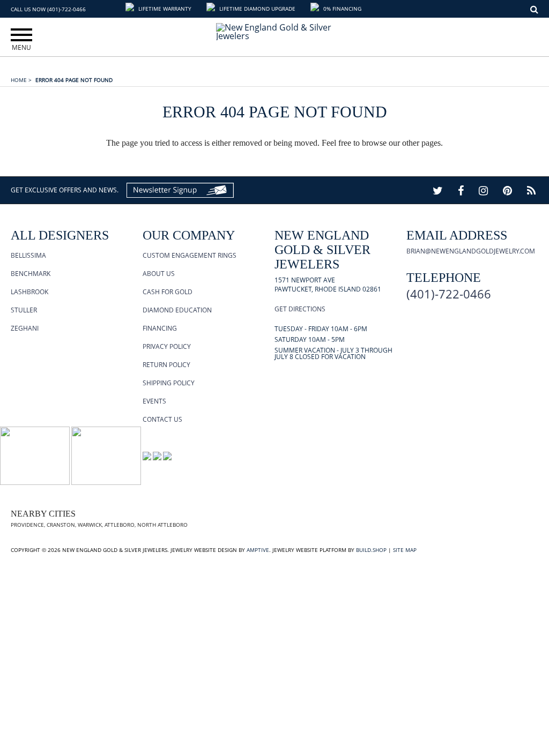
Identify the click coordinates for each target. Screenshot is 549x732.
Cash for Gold (167, 291)
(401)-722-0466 (448, 294)
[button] (159, 9)
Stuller (24, 310)
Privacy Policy (167, 346)
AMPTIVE (258, 550)
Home (21, 80)
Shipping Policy (169, 382)
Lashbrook (29, 291)
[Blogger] (531, 190)
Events (154, 401)
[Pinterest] (507, 190)
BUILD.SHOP (371, 550)
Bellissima (28, 255)
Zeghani (25, 328)
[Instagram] (483, 190)
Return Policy (166, 364)
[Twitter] (438, 190)
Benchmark (30, 273)
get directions (299, 308)
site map (405, 550)
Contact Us (162, 419)
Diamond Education (177, 310)
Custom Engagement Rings (189, 255)
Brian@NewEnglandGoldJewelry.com (470, 251)
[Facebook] (461, 190)
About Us (159, 273)
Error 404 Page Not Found (74, 80)
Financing (160, 328)
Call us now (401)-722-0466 (48, 9)
